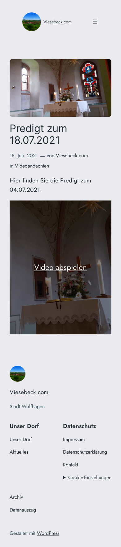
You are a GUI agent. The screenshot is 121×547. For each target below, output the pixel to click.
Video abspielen (60, 267)
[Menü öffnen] (95, 22)
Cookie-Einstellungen (89, 477)
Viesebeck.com (57, 22)
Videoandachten (32, 165)
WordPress (48, 533)
